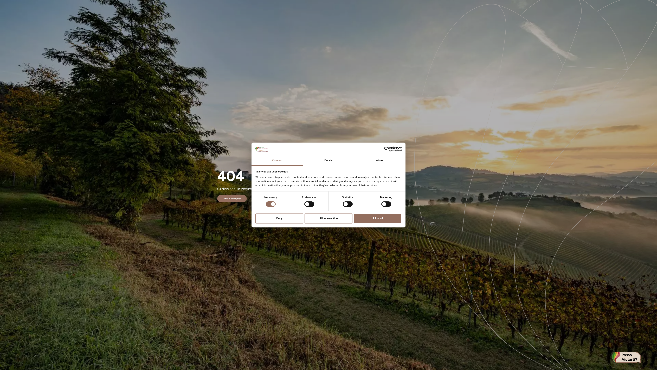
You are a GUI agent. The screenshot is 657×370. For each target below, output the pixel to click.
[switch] (309, 204)
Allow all (378, 218)
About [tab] (380, 160)
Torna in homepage (232, 198)
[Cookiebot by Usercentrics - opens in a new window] (387, 149)
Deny (279, 218)
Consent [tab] (277, 160)
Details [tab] (328, 160)
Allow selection (328, 218)
